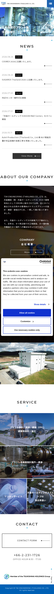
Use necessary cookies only (27, 330)
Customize (25, 321)
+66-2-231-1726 (27, 555)
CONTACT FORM (27, 540)
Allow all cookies (27, 313)
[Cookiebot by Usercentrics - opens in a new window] (39, 262)
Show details (40, 304)
